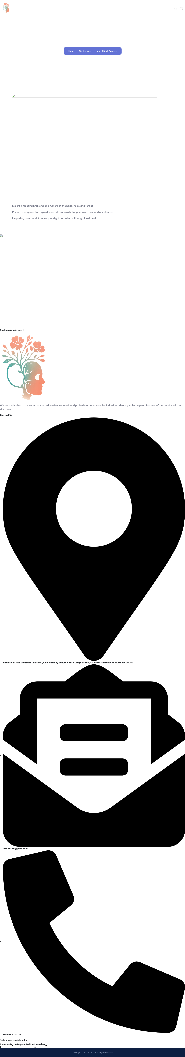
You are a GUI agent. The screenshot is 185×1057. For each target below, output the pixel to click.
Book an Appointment (12, 330)
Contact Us (164, 8)
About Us (107, 8)
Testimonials (144, 8)
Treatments (125, 8)
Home (94, 8)
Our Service (85, 51)
